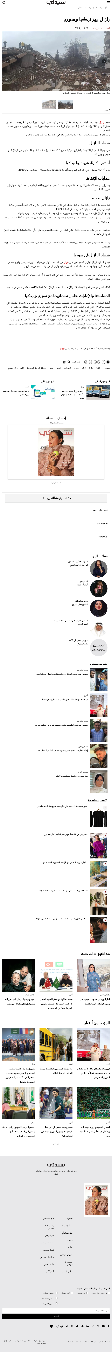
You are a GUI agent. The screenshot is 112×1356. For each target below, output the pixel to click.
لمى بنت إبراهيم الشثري (79, 565)
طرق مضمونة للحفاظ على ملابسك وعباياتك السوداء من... (61, 806)
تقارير (70, 1247)
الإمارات (67, 368)
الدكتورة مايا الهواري (80, 605)
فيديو (69, 1218)
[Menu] (108, 2)
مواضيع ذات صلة (95, 953)
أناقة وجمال (65, 1293)
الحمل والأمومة (48, 1303)
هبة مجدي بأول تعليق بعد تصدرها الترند (72, 776)
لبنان (51, 368)
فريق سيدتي (48, 1250)
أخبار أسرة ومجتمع (16, 368)
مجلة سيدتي (48, 1218)
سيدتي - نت (97, 28)
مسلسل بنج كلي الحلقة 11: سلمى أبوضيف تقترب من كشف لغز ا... (61, 725)
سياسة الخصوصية (90, 1341)
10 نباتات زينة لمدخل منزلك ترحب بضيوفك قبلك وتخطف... (60, 891)
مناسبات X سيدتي (49, 1227)
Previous (104, 61)
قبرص (58, 368)
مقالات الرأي (99, 556)
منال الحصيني (82, 644)
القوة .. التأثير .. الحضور (99, 510)
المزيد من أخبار (97, 1023)
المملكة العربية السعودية (37, 368)
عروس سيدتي (66, 1254)
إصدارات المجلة (56, 418)
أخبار (108, 28)
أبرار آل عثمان (82, 585)
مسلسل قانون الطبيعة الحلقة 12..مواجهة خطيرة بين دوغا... (61, 919)
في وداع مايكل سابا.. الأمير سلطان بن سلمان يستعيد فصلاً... (64, 699)
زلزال (101, 122)
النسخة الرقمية (56, 482)
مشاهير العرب (83, 746)
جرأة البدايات (102, 536)
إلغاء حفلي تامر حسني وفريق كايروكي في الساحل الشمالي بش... (62, 750)
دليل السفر (67, 1271)
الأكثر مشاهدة (97, 800)
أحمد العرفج (83, 624)
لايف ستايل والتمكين (99, 1293)
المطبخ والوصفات (48, 1298)
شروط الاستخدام (104, 1341)
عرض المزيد (56, 1144)
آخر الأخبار (49, 1271)
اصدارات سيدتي (68, 1263)
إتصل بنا (70, 1341)
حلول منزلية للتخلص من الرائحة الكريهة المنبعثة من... (64, 863)
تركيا (65, 262)
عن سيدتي (49, 1235)
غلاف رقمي (49, 1264)
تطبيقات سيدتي (47, 1257)
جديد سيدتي (98, 663)
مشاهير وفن (81, 1293)
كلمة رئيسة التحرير (59, 498)
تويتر (62, 349)
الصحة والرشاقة (48, 1293)
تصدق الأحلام (102, 523)
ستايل (70, 1240)
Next (8, 61)
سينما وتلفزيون (82, 670)
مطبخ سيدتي (66, 1225)
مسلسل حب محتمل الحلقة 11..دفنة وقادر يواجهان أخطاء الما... (62, 674)
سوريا (102, 218)
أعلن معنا (78, 1341)
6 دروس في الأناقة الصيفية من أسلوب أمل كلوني (66, 834)
